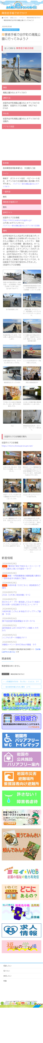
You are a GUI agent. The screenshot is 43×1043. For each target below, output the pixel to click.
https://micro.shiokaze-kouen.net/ (17, 445)
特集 (5, 981)
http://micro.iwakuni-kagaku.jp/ (17, 220)
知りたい (6, 970)
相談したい (7, 965)
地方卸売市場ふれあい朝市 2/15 (18, 687)
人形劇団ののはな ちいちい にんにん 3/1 (22, 681)
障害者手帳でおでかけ (11, 30)
